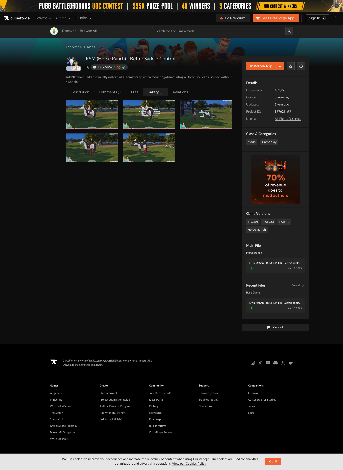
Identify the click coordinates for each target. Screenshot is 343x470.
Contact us (205, 406)
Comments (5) (110, 92)
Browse (41, 18)
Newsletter (155, 412)
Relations (180, 92)
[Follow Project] (301, 66)
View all (295, 285)
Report (277, 327)
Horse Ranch (257, 229)
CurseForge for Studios (262, 399)
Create (61, 18)
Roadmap (155, 419)
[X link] (283, 362)
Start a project (108, 393)
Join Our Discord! (160, 393)
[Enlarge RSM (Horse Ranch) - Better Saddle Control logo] (73, 63)
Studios (81, 18)
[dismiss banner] (336, 6)
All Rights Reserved (288, 118)
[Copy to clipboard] (289, 112)
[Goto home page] (17, 18)
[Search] (289, 31)
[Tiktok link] (260, 362)
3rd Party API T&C (111, 419)
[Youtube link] (268, 362)
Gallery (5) (155, 92)
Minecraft (56, 399)
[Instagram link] (253, 362)
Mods (91, 47)
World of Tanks (59, 439)
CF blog (153, 406)
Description (80, 92)
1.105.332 (268, 221)
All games (56, 393)
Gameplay (269, 142)
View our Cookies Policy (189, 463)
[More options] (335, 18)
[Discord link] (275, 362)
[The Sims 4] (54, 31)
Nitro (251, 412)
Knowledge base (209, 393)
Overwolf (253, 393)
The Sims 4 (74, 47)
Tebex (251, 406)
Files (134, 92)
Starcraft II (56, 419)
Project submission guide (115, 399)
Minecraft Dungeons (62, 432)
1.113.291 (253, 221)
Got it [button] (273, 461)
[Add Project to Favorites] (291, 66)
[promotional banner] (171, 6)
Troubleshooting (208, 399)
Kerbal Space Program (63, 426)
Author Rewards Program (115, 406)
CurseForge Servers (160, 432)
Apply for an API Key (112, 412)
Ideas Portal (156, 399)
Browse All (88, 31)
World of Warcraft (61, 406)
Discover (69, 31)
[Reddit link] (290, 362)
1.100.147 (284, 221)
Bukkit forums (157, 426)
